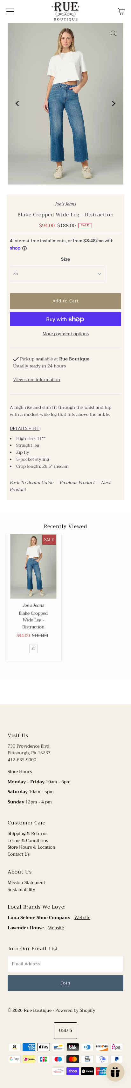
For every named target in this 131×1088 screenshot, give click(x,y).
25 (33, 648)
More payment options (66, 333)
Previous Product (77, 482)
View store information (36, 379)
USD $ (65, 1030)
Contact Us (19, 854)
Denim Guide (40, 482)
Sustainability (21, 889)
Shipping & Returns (27, 833)
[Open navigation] (10, 11)
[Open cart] (121, 11)
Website (82, 917)
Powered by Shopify (75, 1010)
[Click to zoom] (113, 33)
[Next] (113, 104)
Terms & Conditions (28, 840)
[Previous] (18, 104)
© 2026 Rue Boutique (30, 1010)
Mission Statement (26, 882)
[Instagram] (70, 717)
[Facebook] (59, 717)
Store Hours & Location (31, 847)
